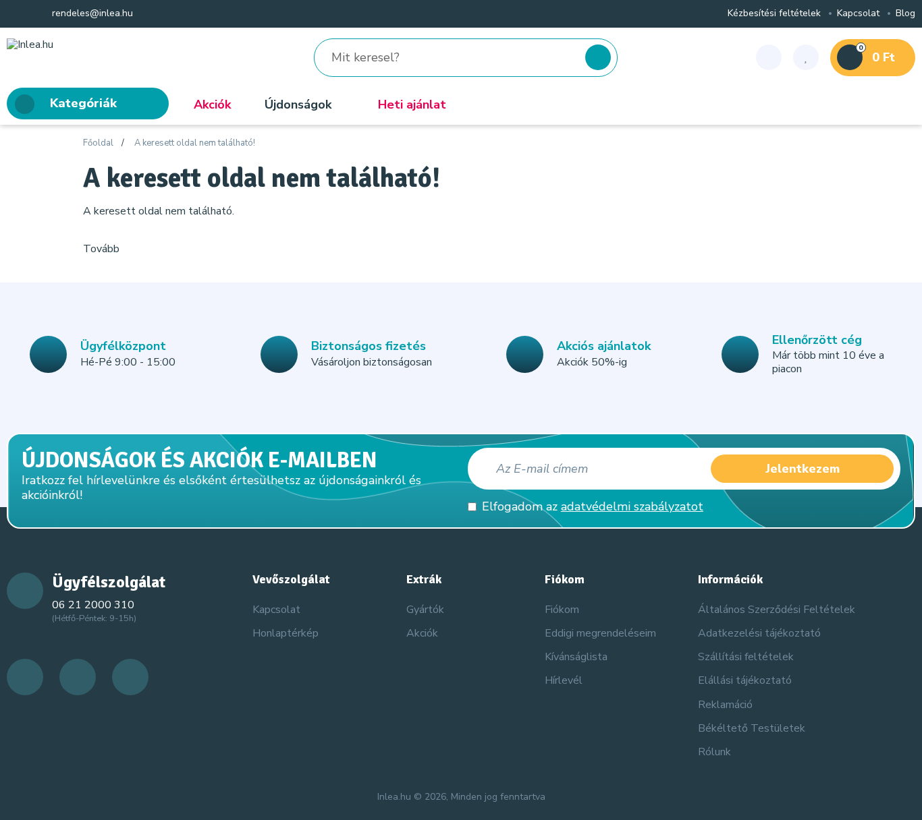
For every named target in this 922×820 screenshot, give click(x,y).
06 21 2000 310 (93, 604)
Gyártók (425, 609)
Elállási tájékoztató (745, 680)
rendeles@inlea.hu (91, 14)
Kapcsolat (858, 14)
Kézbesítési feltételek (774, 14)
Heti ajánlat (412, 104)
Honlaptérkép (285, 633)
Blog (905, 14)
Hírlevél (563, 680)
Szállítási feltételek (746, 656)
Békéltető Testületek (751, 728)
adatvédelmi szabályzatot (632, 506)
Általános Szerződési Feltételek (776, 609)
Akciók (212, 104)
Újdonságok (298, 104)
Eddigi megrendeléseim (600, 633)
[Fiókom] (769, 57)
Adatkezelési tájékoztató (759, 633)
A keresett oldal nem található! (194, 143)
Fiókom (562, 609)
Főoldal (98, 143)
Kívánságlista (576, 656)
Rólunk (714, 751)
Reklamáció (725, 704)
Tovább (101, 248)
